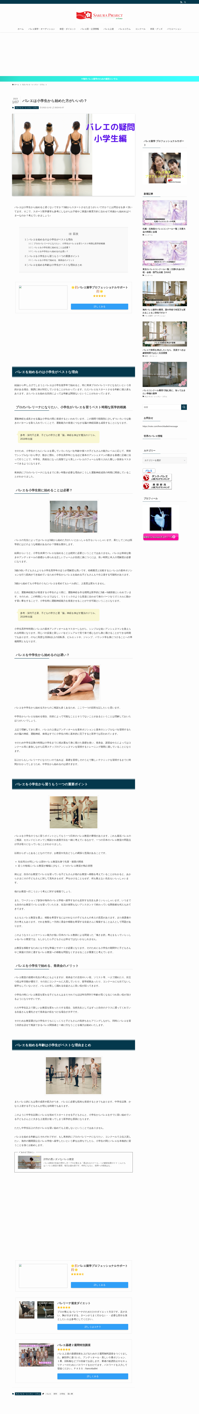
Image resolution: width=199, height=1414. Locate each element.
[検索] (185, 2)
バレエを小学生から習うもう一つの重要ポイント (54, 256)
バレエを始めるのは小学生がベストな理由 (50, 239)
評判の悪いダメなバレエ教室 (59, 1159)
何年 (55, 1394)
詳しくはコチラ (93, 1327)
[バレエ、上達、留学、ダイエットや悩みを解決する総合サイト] (99, 15)
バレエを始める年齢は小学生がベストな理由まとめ (55, 265)
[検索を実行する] (184, 407)
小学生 (62, 1394)
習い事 (70, 1394)
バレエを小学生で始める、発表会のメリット (54, 260)
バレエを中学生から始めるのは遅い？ (51, 251)
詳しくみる (99, 306)
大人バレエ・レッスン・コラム (26, 107)
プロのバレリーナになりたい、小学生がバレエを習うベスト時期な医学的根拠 (69, 243)
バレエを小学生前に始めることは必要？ (52, 247)
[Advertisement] (99, 54)
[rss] (181, 2)
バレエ (48, 1394)
